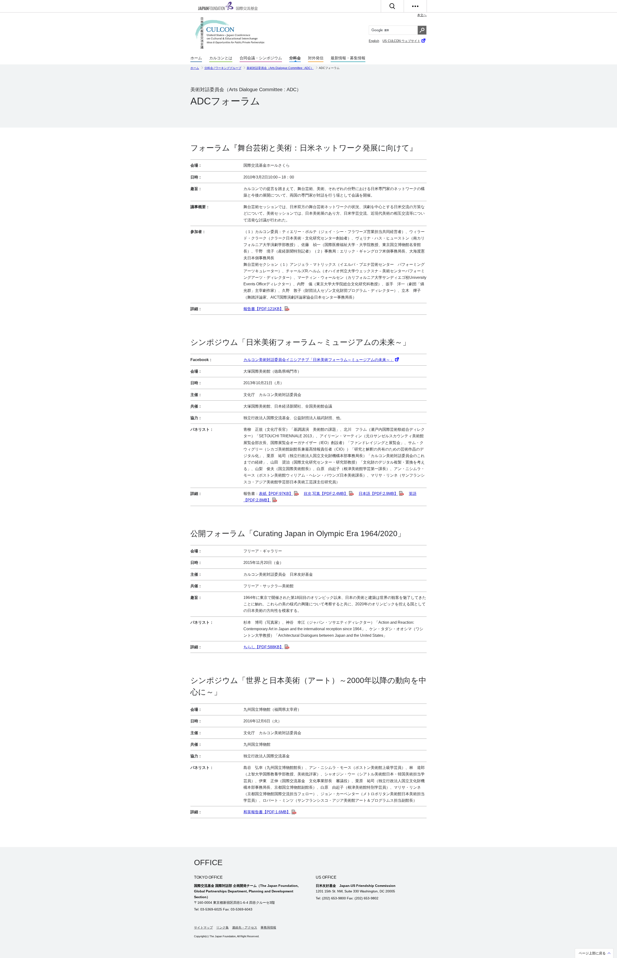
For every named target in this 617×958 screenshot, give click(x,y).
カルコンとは (220, 58)
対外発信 (315, 58)
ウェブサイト (401, 41)
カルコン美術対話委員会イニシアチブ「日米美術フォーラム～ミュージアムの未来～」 (318, 360)
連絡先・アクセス (244, 927)
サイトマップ (203, 927)
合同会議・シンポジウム (261, 58)
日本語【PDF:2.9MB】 (378, 494)
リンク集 (222, 927)
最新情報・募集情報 (348, 58)
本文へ (422, 15)
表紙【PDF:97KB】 (276, 494)
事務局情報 (268, 927)
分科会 (295, 58)
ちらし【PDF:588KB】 (263, 647)
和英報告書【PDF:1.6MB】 (266, 812)
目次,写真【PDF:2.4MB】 (326, 494)
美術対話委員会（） (280, 68)
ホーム (196, 58)
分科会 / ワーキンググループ (222, 68)
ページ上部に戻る (592, 953)
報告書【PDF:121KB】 (263, 309)
